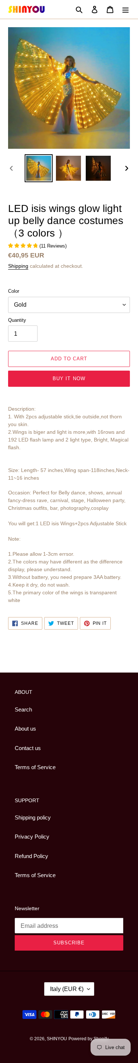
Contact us (28, 748)
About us (25, 728)
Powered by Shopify (88, 1038)
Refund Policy (31, 856)
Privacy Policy (32, 836)
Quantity (17, 320)
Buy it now (69, 378)
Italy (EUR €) (67, 989)
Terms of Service (35, 767)
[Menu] (125, 9)
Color (13, 291)
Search (23, 709)
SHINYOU (57, 1038)
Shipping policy (33, 817)
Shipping (18, 266)
